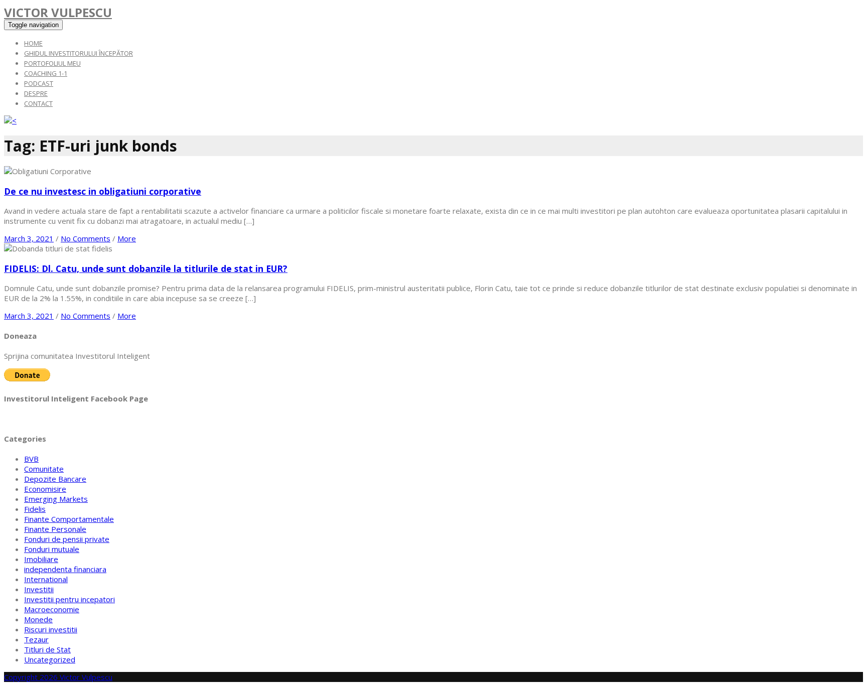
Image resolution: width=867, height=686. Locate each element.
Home (33, 43)
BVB (31, 459)
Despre (36, 93)
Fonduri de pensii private (66, 539)
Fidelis (35, 509)
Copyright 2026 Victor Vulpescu (58, 677)
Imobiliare (41, 559)
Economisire (45, 489)
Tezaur (36, 639)
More (126, 238)
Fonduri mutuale (51, 549)
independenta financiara (65, 569)
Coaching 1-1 (45, 73)
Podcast (38, 83)
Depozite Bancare (55, 479)
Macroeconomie (51, 609)
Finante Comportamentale (69, 519)
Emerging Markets (56, 499)
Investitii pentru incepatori (69, 599)
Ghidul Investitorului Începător (78, 53)
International (46, 579)
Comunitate (44, 469)
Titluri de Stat (47, 649)
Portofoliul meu (52, 63)
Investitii (39, 589)
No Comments (85, 238)
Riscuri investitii (50, 629)
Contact (38, 103)
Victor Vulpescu (58, 12)
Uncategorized (49, 659)
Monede (38, 619)
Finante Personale (55, 529)
